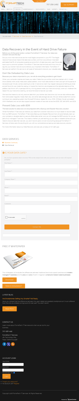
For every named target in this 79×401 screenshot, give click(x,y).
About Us (9, 9)
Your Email (5, 361)
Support (54, 9)
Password (5, 367)
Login (37, 1)
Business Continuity (11, 142)
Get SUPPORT (69, 5)
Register (41, 1)
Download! (9, 280)
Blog (48, 9)
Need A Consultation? (13, 286)
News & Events (40, 9)
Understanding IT (28, 9)
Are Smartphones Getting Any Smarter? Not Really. (20, 299)
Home (2, 9)
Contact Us (62, 9)
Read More (9, 309)
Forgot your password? (10, 382)
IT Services (17, 9)
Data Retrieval (9, 145)
